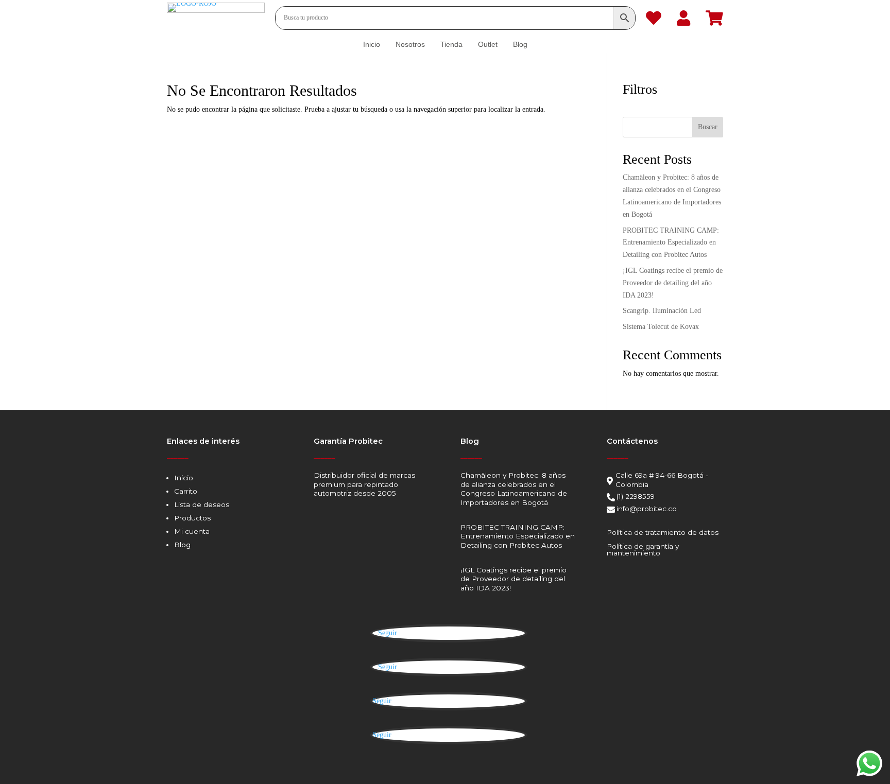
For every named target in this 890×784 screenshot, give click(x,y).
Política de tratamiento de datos (662, 532)
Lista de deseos (201, 504)
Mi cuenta (192, 531)
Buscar (707, 127)
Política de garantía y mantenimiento (643, 549)
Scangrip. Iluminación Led (662, 311)
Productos (192, 518)
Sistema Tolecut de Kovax (661, 326)
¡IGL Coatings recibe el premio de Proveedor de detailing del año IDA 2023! (673, 283)
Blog (182, 545)
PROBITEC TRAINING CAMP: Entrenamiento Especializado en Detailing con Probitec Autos (671, 243)
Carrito (185, 491)
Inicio (183, 478)
